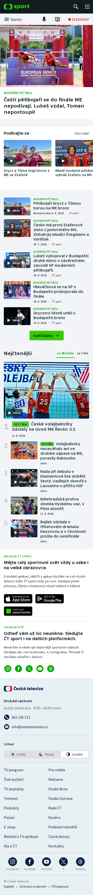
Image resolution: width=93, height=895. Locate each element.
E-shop (10, 827)
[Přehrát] (11, 161)
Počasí (9, 817)
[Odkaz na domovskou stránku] (24, 7)
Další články (43, 335)
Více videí (82, 133)
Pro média (56, 769)
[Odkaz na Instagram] (8, 668)
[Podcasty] (44, 19)
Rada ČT (55, 808)
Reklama (55, 779)
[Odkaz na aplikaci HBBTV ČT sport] (18, 611)
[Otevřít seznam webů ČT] (87, 6)
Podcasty (11, 808)
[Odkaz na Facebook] (18, 668)
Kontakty (56, 846)
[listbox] (46, 754)
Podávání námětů (62, 827)
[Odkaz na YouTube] (40, 668)
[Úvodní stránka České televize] (24, 689)
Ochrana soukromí (33, 886)
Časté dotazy (59, 836)
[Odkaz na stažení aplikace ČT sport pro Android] (49, 598)
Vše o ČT (10, 846)
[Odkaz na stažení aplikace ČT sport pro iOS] (18, 598)
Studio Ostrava (60, 798)
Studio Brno (58, 788)
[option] (18, 754)
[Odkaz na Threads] (51, 668)
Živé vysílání (13, 779)
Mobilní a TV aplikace (21, 836)
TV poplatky (14, 788)
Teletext (11, 798)
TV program (13, 769)
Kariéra (54, 817)
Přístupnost (60, 886)
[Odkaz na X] (29, 668)
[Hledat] (76, 6)
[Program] (57, 19)
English (9, 886)
